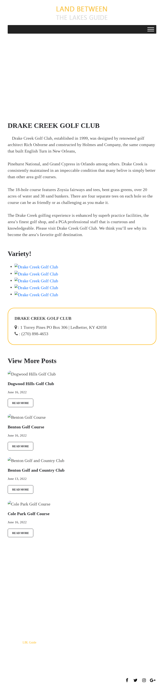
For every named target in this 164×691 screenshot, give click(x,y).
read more (20, 403)
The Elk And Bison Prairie (24, 613)
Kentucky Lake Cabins (21, 607)
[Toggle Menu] (150, 29)
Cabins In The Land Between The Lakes (32, 620)
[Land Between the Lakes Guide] (82, 12)
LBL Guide (29, 642)
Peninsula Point (17, 601)
